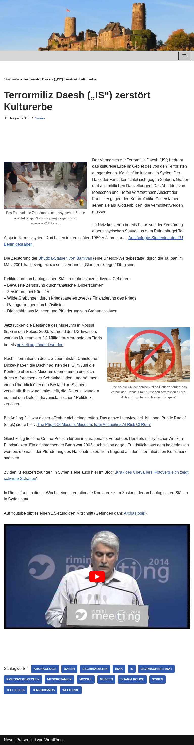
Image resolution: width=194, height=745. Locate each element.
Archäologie (45, 669)
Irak (119, 669)
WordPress (54, 740)
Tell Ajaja (15, 690)
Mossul (85, 679)
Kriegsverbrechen (23, 679)
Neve (8, 740)
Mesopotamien (59, 679)
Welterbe (70, 690)
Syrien (40, 118)
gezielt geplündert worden (40, 345)
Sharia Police (132, 679)
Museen (106, 679)
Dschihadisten (95, 669)
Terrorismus (43, 690)
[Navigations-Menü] (184, 56)
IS (131, 669)
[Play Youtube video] (97, 576)
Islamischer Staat (156, 669)
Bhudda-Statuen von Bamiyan (65, 258)
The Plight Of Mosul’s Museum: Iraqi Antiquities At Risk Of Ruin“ (94, 424)
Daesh (69, 669)
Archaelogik (134, 513)
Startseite (11, 79)
